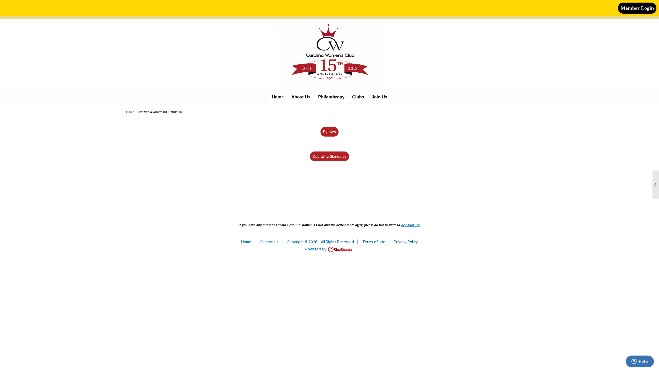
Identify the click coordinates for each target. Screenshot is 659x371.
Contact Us (269, 242)
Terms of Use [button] (373, 242)
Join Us (379, 97)
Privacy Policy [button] (406, 242)
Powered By (316, 249)
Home (278, 97)
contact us (410, 225)
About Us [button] (300, 97)
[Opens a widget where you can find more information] (640, 362)
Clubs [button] (358, 97)
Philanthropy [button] (331, 97)
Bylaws (329, 132)
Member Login (637, 8)
